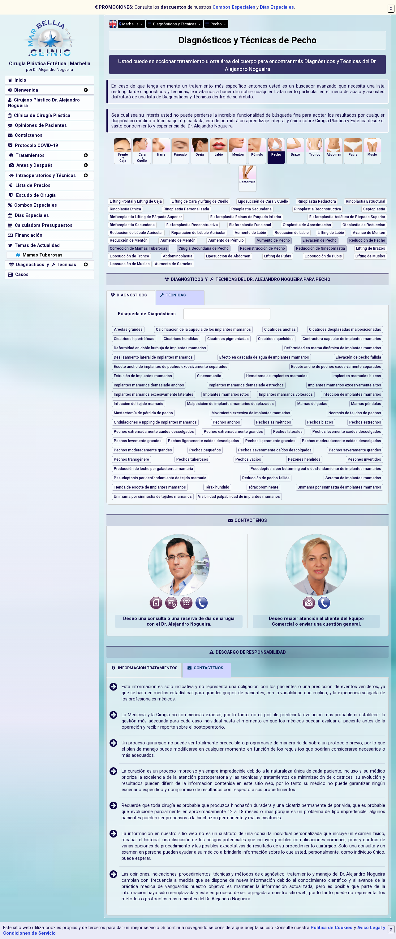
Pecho (216, 24)
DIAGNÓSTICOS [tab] (131, 295)
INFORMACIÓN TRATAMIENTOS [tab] (146, 667)
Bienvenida (25, 90)
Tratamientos (29, 155)
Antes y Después (33, 165)
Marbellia (130, 24)
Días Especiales (277, 7)
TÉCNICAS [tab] (175, 295)
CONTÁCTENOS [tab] (207, 667)
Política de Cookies (331, 927)
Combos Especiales (234, 7)
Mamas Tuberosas (41, 255)
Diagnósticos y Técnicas (174, 24)
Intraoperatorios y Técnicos (45, 175)
